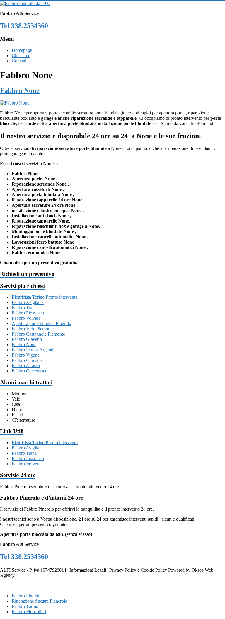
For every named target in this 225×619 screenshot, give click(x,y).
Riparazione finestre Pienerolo (39, 601)
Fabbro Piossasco (28, 312)
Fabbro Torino (25, 606)
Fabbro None (20, 90)
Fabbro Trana (24, 307)
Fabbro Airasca (26, 365)
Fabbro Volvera (26, 318)
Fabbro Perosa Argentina (35, 349)
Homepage (22, 50)
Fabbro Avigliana (28, 302)
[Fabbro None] (14, 102)
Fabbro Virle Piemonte (33, 328)
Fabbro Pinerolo (27, 595)
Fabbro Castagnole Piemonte (38, 333)
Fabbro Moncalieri (29, 611)
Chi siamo (21, 55)
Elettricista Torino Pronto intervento (45, 297)
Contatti (19, 60)
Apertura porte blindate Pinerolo (41, 323)
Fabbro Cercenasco (29, 370)
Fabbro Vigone (26, 355)
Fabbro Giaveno (27, 339)
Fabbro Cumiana (27, 360)
